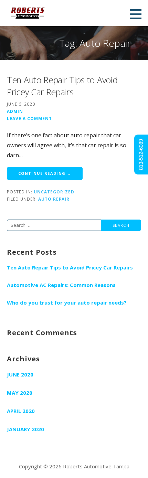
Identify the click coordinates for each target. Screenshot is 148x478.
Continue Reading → (44, 173)
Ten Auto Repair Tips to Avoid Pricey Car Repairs (62, 86)
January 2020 (25, 429)
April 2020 (21, 410)
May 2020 (19, 392)
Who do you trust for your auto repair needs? (67, 302)
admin (15, 111)
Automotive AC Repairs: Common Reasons (61, 285)
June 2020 (20, 374)
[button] (138, 14)
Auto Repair (54, 199)
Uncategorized (54, 191)
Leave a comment (29, 118)
